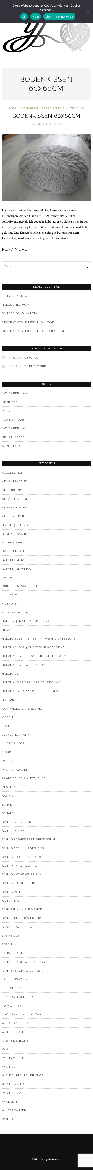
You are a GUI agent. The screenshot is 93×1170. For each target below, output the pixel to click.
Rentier (8, 787)
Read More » (16, 249)
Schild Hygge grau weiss (23, 865)
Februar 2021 (13, 419)
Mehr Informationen (59, 16)
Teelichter (11, 988)
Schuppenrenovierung (21, 918)
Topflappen (12, 1005)
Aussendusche (14, 507)
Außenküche (13, 516)
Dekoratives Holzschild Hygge (28, 322)
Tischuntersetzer (17, 996)
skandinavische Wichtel (22, 926)
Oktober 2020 (13, 437)
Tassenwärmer (15, 979)
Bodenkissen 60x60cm (46, 116)
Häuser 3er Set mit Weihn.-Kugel (30, 621)
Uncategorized (15, 1023)
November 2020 (15, 428)
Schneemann (13, 900)
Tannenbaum (13, 953)
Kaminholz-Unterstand (22, 708)
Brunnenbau (13, 551)
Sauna (7, 795)
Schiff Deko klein (17, 822)
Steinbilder (12, 935)
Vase (6, 1049)
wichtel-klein (13, 1084)
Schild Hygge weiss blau (23, 874)
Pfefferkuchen (15, 769)
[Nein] (87, 11)
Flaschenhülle (15, 612)
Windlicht (10, 1101)
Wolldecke (11, 1119)
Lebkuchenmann (16, 734)
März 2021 (10, 410)
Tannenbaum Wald (18, 296)
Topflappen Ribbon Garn (23, 1014)
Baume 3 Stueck (15, 525)
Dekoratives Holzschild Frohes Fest (33, 331)
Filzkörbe (30, 357)
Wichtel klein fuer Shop (22, 1075)
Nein (35, 16)
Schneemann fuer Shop (22, 909)
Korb (6, 726)
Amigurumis (12, 490)
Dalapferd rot (14, 560)
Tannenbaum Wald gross (23, 961)
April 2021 (10, 402)
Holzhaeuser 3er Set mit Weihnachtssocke (38, 638)
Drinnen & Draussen (19, 586)
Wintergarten (14, 1110)
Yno (12, 357)
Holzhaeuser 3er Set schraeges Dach (34, 647)
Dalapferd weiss (16, 568)
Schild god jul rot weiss (23, 848)
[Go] (86, 266)
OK (24, 16)
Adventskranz (14, 481)
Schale (8, 813)
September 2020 (15, 445)
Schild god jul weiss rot (23, 857)
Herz (6, 630)
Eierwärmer (12, 595)
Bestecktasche (14, 533)
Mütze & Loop (13, 743)
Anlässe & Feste (15, 498)
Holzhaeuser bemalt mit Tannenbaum (34, 656)
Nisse (6, 752)
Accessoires (12, 472)
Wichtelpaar (13, 1093)
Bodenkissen (19, 108)
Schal (7, 804)
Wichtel (8, 1066)
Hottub (8, 699)
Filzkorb (9, 603)
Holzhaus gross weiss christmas (30, 691)
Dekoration (11, 577)
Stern (7, 944)
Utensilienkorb (15, 1040)
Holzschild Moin (16, 304)
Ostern (8, 761)
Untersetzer (13, 1031)
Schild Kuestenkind (18, 883)
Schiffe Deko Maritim (20, 313)
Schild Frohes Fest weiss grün (28, 839)
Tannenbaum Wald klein (22, 970)
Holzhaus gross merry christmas (31, 682)
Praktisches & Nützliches (63, 108)
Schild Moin (12, 892)
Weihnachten (13, 1058)
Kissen (35, 108)
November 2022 (14, 393)
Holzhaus (10, 673)
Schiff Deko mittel (17, 830)
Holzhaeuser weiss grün (23, 665)
